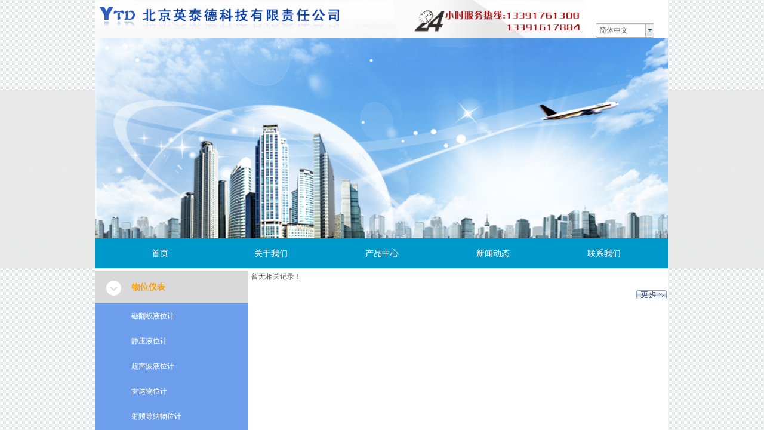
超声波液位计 (152, 366)
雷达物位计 (149, 391)
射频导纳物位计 (156, 416)
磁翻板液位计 (152, 316)
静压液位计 (149, 341)
